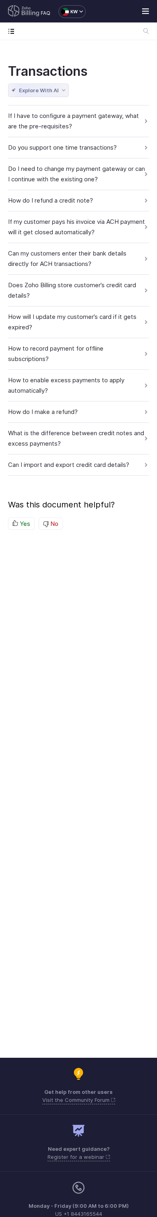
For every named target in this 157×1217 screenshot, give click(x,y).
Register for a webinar (77, 1157)
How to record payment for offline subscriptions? (55, 354)
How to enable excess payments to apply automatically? (66, 385)
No (53, 523)
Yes (24, 523)
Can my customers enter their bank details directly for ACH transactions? (67, 258)
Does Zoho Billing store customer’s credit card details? (72, 290)
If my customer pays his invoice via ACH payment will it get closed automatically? (76, 227)
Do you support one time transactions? (62, 147)
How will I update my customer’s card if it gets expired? (72, 322)
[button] (68, 11)
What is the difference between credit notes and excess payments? (76, 438)
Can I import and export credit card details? (68, 465)
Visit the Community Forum (76, 1100)
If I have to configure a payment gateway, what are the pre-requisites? (73, 121)
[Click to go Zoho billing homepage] (23, 11)
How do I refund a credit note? (50, 200)
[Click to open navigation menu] (13, 31)
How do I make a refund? (43, 412)
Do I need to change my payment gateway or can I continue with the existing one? (76, 174)
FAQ (45, 13)
